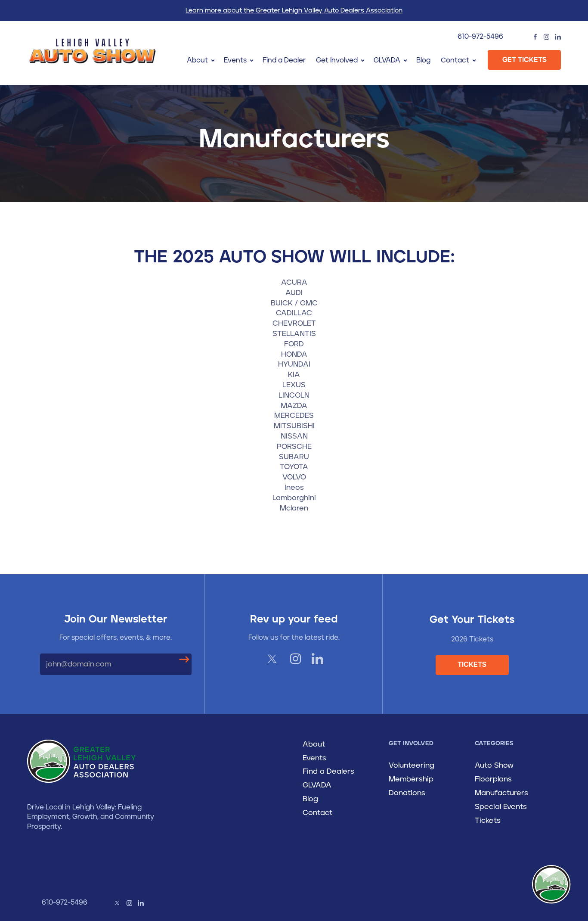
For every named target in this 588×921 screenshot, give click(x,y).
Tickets (488, 821)
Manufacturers (501, 793)
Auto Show (494, 765)
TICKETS (472, 664)
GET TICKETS (524, 59)
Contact (455, 60)
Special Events (501, 807)
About (197, 60)
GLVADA (387, 60)
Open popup (551, 884)
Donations (407, 793)
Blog (423, 60)
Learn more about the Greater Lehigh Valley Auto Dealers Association (294, 10)
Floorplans (493, 779)
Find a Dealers (328, 771)
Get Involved (337, 60)
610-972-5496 (480, 36)
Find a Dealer (284, 60)
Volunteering (411, 765)
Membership (411, 779)
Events (235, 60)
